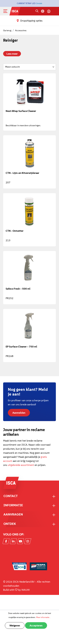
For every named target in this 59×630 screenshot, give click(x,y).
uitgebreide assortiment (21, 464)
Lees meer (12, 53)
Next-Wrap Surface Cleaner (21, 110)
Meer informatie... (43, 617)
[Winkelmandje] (54, 11)
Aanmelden (18, 412)
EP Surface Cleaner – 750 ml (21, 346)
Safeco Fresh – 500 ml (18, 288)
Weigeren (14, 625)
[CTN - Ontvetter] (29, 211)
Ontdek (39, 3)
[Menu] (8, 11)
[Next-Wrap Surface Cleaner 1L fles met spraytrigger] (29, 91)
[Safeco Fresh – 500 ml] (29, 269)
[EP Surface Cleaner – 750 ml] (29, 327)
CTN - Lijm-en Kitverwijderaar (22, 172)
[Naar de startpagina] (14, 10)
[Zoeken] (37, 11)
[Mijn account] (49, 11)
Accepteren (36, 625)
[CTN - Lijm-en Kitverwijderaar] (29, 153)
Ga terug (7, 30)
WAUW (25, 589)
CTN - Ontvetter (14, 230)
